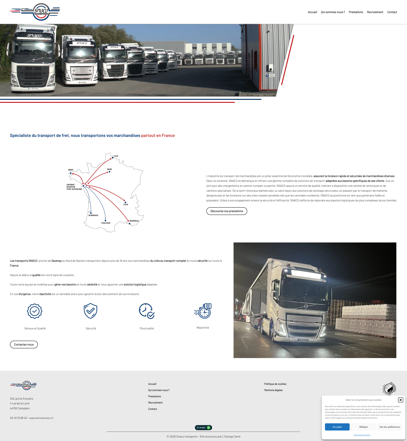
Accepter (337, 427)
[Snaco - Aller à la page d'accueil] (35, 12)
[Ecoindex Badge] (203, 429)
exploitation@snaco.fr (41, 418)
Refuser (363, 427)
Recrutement (155, 402)
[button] (400, 400)
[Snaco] (23, 389)
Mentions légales (273, 390)
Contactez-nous (24, 344)
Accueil (152, 383)
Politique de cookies (362, 435)
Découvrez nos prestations (226, 211)
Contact (152, 408)
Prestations (154, 396)
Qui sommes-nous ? (158, 390)
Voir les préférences (389, 427)
